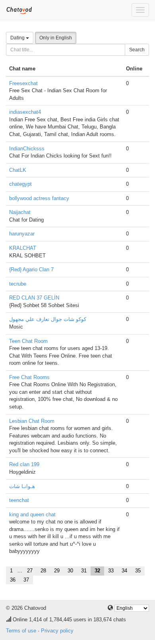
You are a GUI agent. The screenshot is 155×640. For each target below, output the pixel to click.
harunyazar (22, 234)
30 (70, 571)
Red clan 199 (24, 464)
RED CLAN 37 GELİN (34, 298)
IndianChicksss (27, 149)
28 (43, 571)
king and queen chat (32, 514)
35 (138, 571)
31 (84, 571)
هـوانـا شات (22, 486)
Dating (18, 38)
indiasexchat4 (25, 112)
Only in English (55, 38)
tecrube (17, 284)
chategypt (20, 184)
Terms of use (21, 631)
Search (137, 50)
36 (12, 580)
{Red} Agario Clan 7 (31, 269)
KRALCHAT (22, 248)
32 (97, 571)
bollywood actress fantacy (39, 198)
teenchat (19, 500)
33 (111, 571)
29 (57, 571)
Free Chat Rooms (29, 377)
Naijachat (20, 212)
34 (124, 571)
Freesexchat (23, 83)
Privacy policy (57, 631)
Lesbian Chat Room (31, 421)
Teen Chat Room (28, 341)
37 (26, 580)
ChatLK (17, 170)
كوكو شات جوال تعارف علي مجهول (47, 319)
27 (30, 571)
